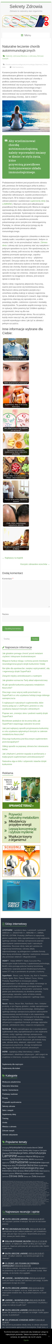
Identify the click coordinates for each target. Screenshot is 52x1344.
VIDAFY (5, 961)
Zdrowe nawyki (8, 1131)
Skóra (30, 1165)
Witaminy (18, 1173)
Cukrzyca (43, 1150)
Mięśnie (29, 1156)
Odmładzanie (35, 1162)
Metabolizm (21, 1156)
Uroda (4, 1122)
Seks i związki (7, 1110)
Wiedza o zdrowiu (28, 56)
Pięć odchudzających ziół (17, 1229)
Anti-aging (5, 1148)
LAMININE (7, 204)
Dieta (25, 1153)
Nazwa (5, 614)
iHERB (4, 1052)
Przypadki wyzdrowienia (11, 1102)
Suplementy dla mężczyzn (12, 1064)
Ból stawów (27, 1148)
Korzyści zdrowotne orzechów (35, 564)
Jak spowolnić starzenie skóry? (20, 1320)
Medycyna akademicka (11, 1082)
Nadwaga (15, 1159)
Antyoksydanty (16, 1147)
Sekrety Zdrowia (26, 6)
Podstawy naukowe (10, 1094)
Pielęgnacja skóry (9, 1165)
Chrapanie (35, 1150)
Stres (36, 1165)
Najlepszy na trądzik (12, 558)
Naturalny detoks (27, 1159)
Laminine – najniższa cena (17, 1278)
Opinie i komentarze (10, 1090)
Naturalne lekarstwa (10, 1086)
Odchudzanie (19, 1162)
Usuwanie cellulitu (8, 1173)
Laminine (9, 1156)
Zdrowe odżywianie (10, 1135)
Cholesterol (7, 1150)
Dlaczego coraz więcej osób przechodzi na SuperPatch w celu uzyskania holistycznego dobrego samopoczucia (26, 695)
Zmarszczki (40, 1176)
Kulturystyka (40, 1153)
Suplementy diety (9, 1114)
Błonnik (34, 1148)
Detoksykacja (15, 1153)
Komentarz (7, 579)
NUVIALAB (6, 1029)
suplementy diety (37, 201)
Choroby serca (17, 1150)
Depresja (5, 1153)
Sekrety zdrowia (13, 56)
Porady (5, 1098)
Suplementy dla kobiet (11, 1068)
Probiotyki (21, 1165)
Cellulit (40, 1148)
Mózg (35, 1156)
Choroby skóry (27, 1150)
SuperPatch (7, 976)
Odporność (38, 64)
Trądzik (9, 1168)
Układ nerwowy (18, 1171)
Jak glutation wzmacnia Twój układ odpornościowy (25, 680)
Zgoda (26, 1340)
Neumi (4, 1004)
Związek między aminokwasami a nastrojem (22, 676)
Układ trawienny (44, 1171)
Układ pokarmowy (31, 1171)
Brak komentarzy (18, 67)
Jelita (31, 1153)
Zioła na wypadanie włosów (18, 1241)
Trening (5, 1118)
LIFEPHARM (7, 930)
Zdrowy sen (27, 1176)
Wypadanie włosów (29, 1173)
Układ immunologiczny (25, 1168)
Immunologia (30, 64)
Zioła (34, 1176)
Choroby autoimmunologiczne (15, 64)
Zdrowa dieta (16, 1176)
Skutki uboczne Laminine (16, 1219)
